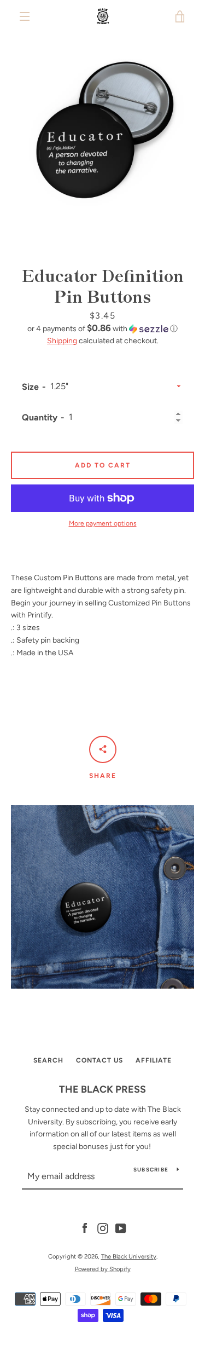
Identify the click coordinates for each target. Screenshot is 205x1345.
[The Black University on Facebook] (84, 1228)
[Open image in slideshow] (102, 135)
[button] (102, 328)
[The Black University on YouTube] (120, 1228)
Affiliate (154, 1060)
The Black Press (102, 1089)
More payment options (103, 523)
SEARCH (48, 1060)
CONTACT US (99, 1060)
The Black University (128, 1256)
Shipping (62, 340)
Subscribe (150, 1169)
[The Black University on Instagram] (102, 1228)
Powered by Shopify (103, 1269)
